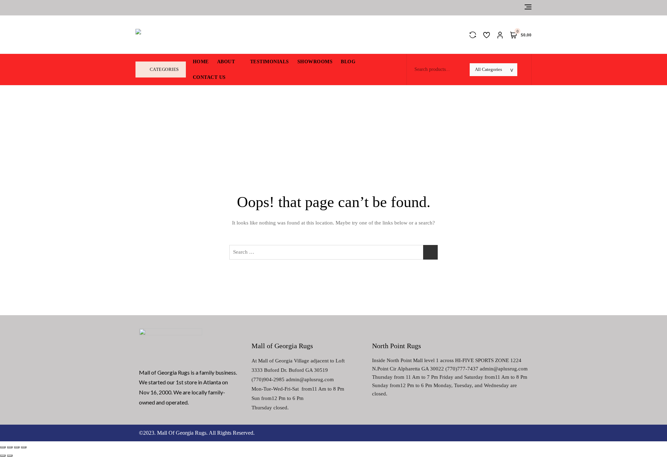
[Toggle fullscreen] (16, 447)
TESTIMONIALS (269, 61)
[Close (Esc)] (3, 447)
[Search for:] (333, 252)
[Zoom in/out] (23, 447)
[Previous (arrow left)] (3, 456)
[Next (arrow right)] (10, 456)
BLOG (348, 61)
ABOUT (226, 61)
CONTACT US (209, 77)
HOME (201, 61)
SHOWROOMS (315, 61)
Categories (164, 69)
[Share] (10, 447)
